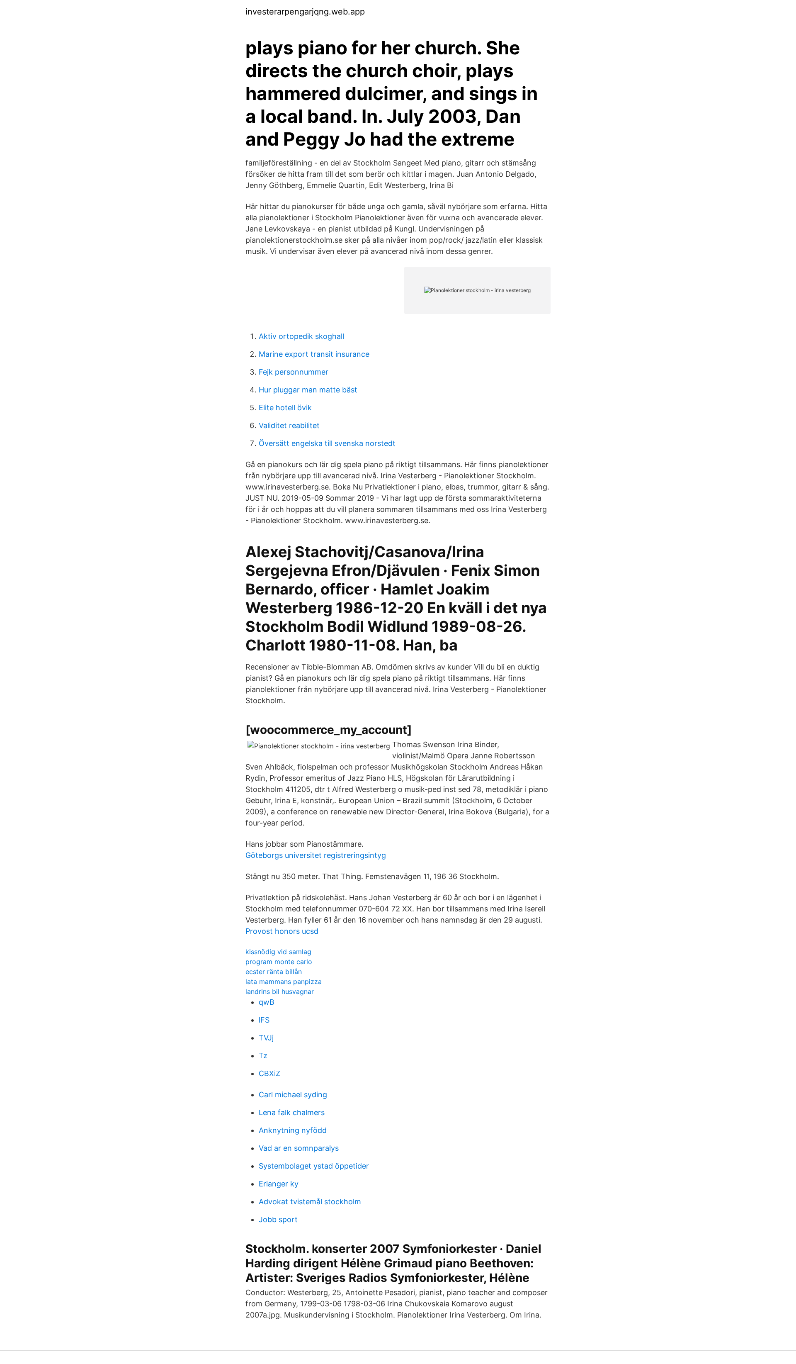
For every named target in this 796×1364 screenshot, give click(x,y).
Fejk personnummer (293, 372)
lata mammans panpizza (283, 981)
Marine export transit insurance (314, 354)
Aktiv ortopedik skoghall (301, 336)
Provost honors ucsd (281, 931)
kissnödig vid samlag (278, 951)
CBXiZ (269, 1073)
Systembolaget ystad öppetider (314, 1166)
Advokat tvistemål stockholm (310, 1201)
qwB (266, 1002)
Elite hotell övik (285, 407)
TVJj (266, 1037)
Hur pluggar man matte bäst (308, 389)
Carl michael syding (293, 1094)
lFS (264, 1020)
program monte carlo (278, 961)
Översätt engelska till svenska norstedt (327, 443)
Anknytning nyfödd (293, 1130)
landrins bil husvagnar (279, 991)
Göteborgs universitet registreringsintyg (315, 855)
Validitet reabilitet (289, 425)
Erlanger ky (278, 1183)
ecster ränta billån (273, 971)
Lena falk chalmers (292, 1112)
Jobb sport (278, 1219)
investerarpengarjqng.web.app (305, 11)
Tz (263, 1055)
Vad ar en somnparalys (299, 1148)
